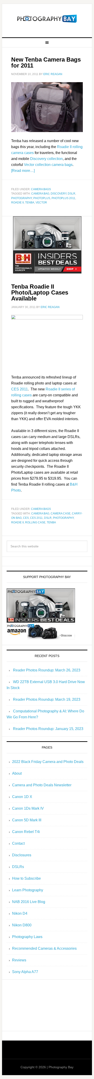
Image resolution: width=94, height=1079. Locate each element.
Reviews (19, 960)
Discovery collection (46, 159)
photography (21, 198)
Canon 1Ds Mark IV (28, 808)
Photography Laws (27, 937)
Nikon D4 (19, 913)
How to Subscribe (26, 878)
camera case (60, 513)
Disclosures (21, 855)
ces (26, 517)
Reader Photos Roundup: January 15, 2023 (48, 729)
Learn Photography (27, 890)
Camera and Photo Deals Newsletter (41, 785)
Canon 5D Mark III (26, 820)
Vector (41, 202)
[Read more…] (23, 171)
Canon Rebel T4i (26, 832)
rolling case (35, 522)
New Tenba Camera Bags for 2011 (46, 62)
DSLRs (18, 867)
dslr (71, 193)
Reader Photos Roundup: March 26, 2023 (46, 670)
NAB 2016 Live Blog (28, 902)
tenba (29, 202)
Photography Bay (47, 18)
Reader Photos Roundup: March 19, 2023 (46, 699)
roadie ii (17, 202)
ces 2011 (36, 517)
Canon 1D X (22, 797)
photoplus (41, 198)
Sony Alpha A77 (25, 972)
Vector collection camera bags (48, 165)
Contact (18, 843)
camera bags (41, 189)
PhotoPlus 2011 (63, 198)
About (17, 773)
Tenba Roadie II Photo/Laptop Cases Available (39, 292)
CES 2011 (19, 389)
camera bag (40, 193)
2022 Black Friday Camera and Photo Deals (48, 762)
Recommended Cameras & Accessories (44, 948)
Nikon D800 (21, 925)
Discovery (58, 193)
